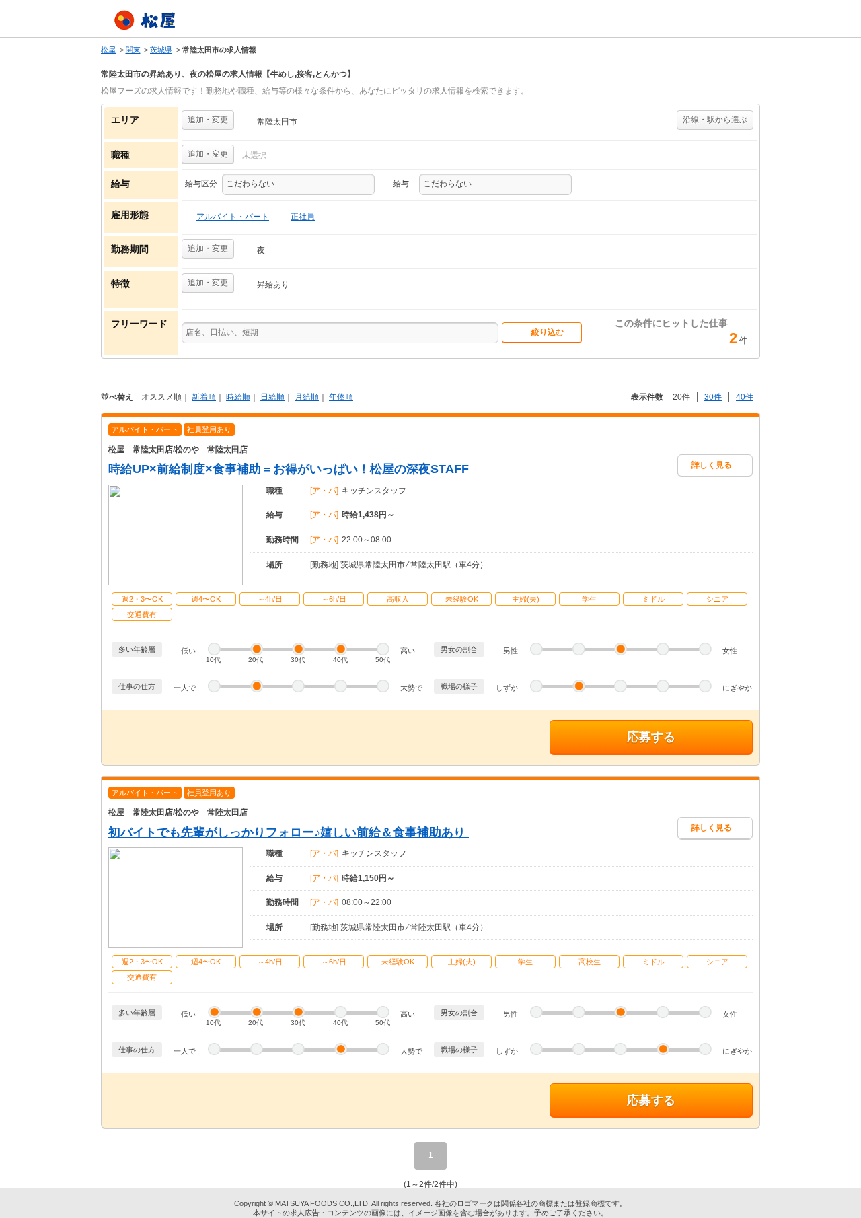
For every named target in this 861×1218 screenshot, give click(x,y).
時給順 (238, 397)
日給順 (272, 397)
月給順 (307, 397)
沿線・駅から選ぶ (715, 119)
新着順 (204, 397)
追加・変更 (208, 119)
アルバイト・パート (232, 216)
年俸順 (341, 397)
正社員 (303, 216)
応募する (651, 737)
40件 (744, 397)
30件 (713, 397)
